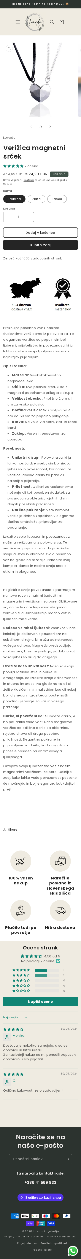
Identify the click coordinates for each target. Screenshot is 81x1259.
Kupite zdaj (40, 245)
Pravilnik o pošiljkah (54, 1243)
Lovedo (38, 1231)
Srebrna (14, 199)
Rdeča (57, 199)
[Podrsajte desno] (50, 126)
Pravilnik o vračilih (30, 1236)
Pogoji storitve (27, 1243)
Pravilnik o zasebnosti (61, 1236)
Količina (9, 209)
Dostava (29, 180)
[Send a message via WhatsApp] (73, 1251)
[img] (13, 1029)
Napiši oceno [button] (40, 1001)
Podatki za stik (43, 1249)
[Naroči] (67, 1159)
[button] (17, 22)
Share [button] (12, 829)
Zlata (36, 199)
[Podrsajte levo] (31, 126)
